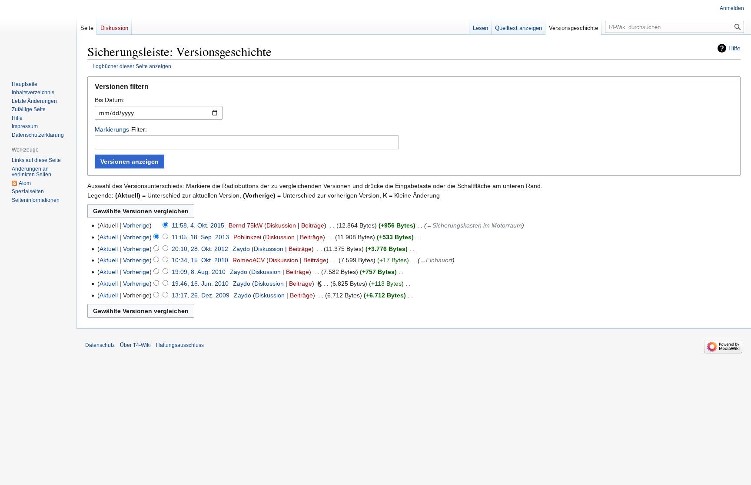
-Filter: (121, 129)
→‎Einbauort (436, 260)
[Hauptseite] (38, 34)
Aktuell (109, 237)
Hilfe (734, 48)
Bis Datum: (110, 99)
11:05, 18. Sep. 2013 (200, 237)
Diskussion (281, 225)
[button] (414, 89)
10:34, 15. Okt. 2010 (200, 260)
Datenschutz (100, 345)
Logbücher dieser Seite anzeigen (132, 66)
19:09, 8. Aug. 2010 (199, 271)
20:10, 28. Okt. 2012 (200, 248)
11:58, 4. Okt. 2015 (198, 225)
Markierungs (112, 129)
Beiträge (312, 225)
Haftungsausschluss (180, 345)
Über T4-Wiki (135, 345)
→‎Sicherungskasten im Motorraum (474, 225)
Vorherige (136, 225)
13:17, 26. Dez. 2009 (200, 295)
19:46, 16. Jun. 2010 (200, 283)
